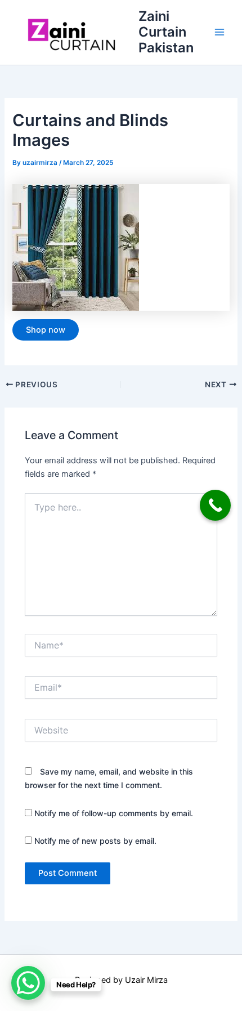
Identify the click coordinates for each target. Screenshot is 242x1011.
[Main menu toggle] (219, 32)
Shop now (45, 330)
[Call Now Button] (215, 505)
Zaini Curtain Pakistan (166, 32)
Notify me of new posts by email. (95, 841)
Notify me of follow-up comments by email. (113, 813)
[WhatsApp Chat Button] (28, 983)
